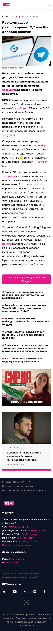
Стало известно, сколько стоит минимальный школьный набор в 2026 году (23, 334)
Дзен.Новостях (16, 559)
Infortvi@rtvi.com (36, 530)
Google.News (11, 562)
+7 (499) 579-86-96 (17, 526)
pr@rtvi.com (26, 537)
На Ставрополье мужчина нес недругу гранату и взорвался (22, 360)
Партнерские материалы (16, 545)
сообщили (9, 89)
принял (7, 243)
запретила (9, 176)
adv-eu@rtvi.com (28, 541)
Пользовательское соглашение (17, 486)
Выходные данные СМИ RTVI (16, 482)
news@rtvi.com (28, 534)
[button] (49, 5)
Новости (8, 17)
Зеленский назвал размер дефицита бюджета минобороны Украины (24, 456)
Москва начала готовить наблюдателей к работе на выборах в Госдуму (25, 321)
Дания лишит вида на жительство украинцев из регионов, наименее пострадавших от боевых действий (25, 348)
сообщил (42, 145)
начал (6, 231)
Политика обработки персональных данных (24, 490)
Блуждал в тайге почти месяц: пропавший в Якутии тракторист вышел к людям (23, 295)
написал (42, 161)
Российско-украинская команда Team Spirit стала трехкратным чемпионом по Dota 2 (24, 308)
